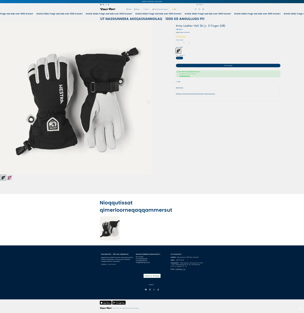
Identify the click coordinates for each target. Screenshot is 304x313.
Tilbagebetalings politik (143, 262)
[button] (199, 9)
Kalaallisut (201, 4)
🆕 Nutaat (129, 9)
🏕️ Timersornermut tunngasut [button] (160, 9)
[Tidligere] (2, 2)
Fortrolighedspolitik (141, 259)
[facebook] (101, 5)
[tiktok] (108, 5)
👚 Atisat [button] (145, 9)
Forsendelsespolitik (141, 260)
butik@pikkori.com (180, 269)
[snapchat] (106, 5)
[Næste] (302, 2)
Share (179, 82)
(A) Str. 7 (179, 58)
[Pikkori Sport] (107, 9)
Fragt (177, 32)
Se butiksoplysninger (184, 76)
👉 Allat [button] (174, 9)
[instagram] (103, 5)
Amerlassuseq (179, 40)
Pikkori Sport (119, 308)
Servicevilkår (139, 257)
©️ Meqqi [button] (136, 9)
